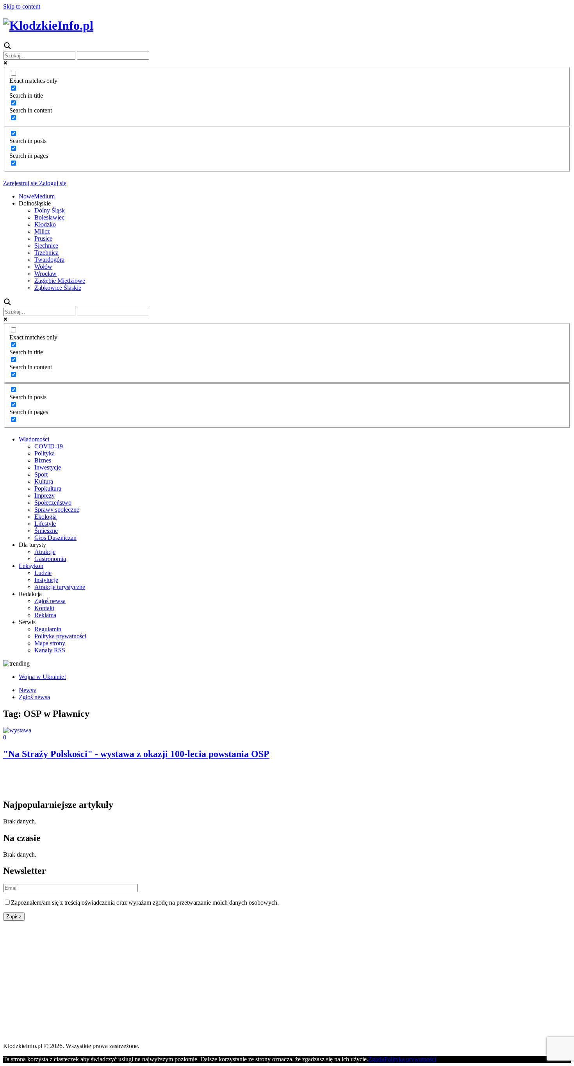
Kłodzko (45, 224)
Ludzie (43, 573)
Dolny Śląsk (49, 210)
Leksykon (31, 565)
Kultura (43, 481)
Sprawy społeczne (56, 509)
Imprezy (44, 495)
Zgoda (376, 1059)
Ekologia (45, 516)
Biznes (42, 460)
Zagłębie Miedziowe (59, 280)
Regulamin (47, 629)
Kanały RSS (49, 650)
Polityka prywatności (60, 636)
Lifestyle (45, 523)
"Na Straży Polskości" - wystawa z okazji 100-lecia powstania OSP (136, 754)
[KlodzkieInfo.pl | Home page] (48, 25)
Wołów (43, 266)
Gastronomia (50, 558)
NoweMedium (37, 196)
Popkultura (47, 488)
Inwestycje (47, 467)
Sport (41, 474)
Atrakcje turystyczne (59, 587)
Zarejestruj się (20, 183)
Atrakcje (44, 551)
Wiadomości (34, 439)
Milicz (42, 231)
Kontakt (44, 608)
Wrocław (45, 273)
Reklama (45, 615)
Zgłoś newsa (50, 601)
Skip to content (21, 6)
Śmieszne (46, 530)
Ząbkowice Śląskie (57, 287)
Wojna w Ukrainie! (42, 676)
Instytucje (46, 580)
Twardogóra (49, 259)
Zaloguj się (51, 183)
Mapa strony (49, 643)
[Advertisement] (237, 981)
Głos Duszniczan (55, 537)
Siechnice (46, 245)
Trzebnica (46, 252)
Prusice (43, 238)
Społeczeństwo (52, 502)
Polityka (44, 453)
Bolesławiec (49, 217)
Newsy (27, 690)
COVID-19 (48, 446)
